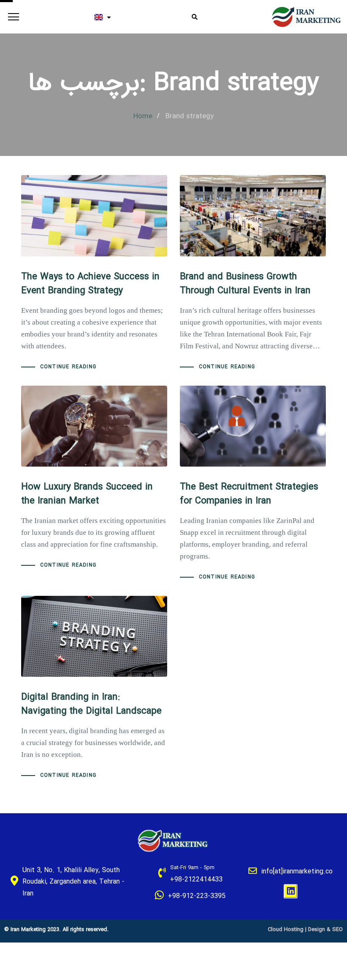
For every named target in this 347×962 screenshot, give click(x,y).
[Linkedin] (291, 891)
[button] (11, 16)
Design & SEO (325, 929)
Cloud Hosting (285, 929)
